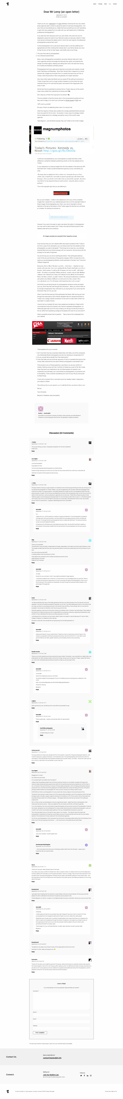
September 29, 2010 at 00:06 (43, 846)
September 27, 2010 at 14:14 (43, 631)
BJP (77, 100)
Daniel (33, 598)
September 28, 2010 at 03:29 (39, 772)
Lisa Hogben (35, 458)
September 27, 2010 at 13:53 (39, 599)
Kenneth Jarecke (36, 651)
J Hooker (34, 442)
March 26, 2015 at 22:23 (38, 961)
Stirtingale (52, 1091)
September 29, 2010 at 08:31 (43, 909)
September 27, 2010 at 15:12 (43, 670)
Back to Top (114, 1091)
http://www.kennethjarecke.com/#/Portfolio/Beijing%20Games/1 (53, 682)
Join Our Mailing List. (51, 1075)
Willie (33, 540)
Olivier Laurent (70, 100)
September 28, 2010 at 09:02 (43, 831)
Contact (115, 4)
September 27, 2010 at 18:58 (47, 730)
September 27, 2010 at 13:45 (43, 511)
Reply (33, 451)
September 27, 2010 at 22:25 (39, 752)
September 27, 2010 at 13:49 (39, 541)
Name (35, 1012)
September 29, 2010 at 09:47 (39, 944)
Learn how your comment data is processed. (60, 1043)
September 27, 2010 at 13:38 (39, 485)
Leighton (34, 701)
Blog (110, 4)
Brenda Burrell (35, 889)
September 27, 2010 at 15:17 (39, 702)
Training (100, 4)
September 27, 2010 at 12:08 (39, 460)
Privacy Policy (108, 1091)
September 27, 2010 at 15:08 (39, 653)
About (94, 4)
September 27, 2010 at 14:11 (43, 571)
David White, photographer (46, 728)
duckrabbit (38, 509)
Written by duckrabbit (61, 17)
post (59, 23)
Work (105, 4)
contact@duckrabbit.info (52, 1058)
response (52, 23)
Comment (36, 991)
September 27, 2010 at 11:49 (39, 444)
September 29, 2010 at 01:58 (39, 891)
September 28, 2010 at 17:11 (39, 866)
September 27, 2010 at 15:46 (43, 716)
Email (35, 1019)
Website (35, 1025)
